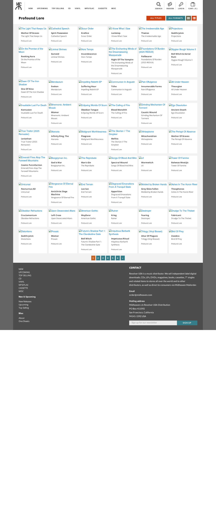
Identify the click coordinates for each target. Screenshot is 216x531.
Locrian (85, 188)
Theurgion (176, 86)
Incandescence (89, 53)
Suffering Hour (88, 86)
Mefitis (114, 138)
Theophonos (177, 188)
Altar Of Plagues (149, 235)
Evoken (55, 86)
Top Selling (24, 307)
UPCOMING (42, 8)
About (22, 318)
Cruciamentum (29, 215)
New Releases (25, 301)
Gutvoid (55, 53)
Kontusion (26, 109)
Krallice (85, 33)
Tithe (114, 86)
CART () (192, 8)
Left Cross (56, 215)
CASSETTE (102, 8)
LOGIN (181, 8)
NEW (30, 8)
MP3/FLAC (89, 8)
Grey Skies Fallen (149, 188)
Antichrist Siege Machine (59, 193)
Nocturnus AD (28, 188)
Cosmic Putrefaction (31, 165)
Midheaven (19, 6)
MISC (113, 8)
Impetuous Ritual (120, 238)
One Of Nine (27, 88)
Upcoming (23, 304)
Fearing (145, 215)
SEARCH (158, 8)
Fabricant (176, 215)
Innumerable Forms (151, 86)
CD (69, 8)
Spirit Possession (59, 33)
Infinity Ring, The (60, 136)
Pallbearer (146, 56)
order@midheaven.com (140, 295)
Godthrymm (177, 33)
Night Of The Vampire (122, 59)
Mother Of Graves (30, 33)
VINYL (77, 8)
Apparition (116, 191)
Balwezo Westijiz (179, 162)
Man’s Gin (86, 162)
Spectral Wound (119, 162)
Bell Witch (86, 238)
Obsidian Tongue (89, 109)
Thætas (145, 33)
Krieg (114, 215)
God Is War (56, 162)
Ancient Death (178, 109)
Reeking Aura (28, 56)
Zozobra (175, 235)
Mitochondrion (149, 136)
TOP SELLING (58, 8)
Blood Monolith (119, 109)
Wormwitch (147, 162)
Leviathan (26, 138)
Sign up (187, 323)
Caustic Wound (149, 112)
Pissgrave (86, 136)
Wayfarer (86, 215)
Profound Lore (26, 41)
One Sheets (24, 321)
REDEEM (170, 8)
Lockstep (115, 33)
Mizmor (55, 112)
